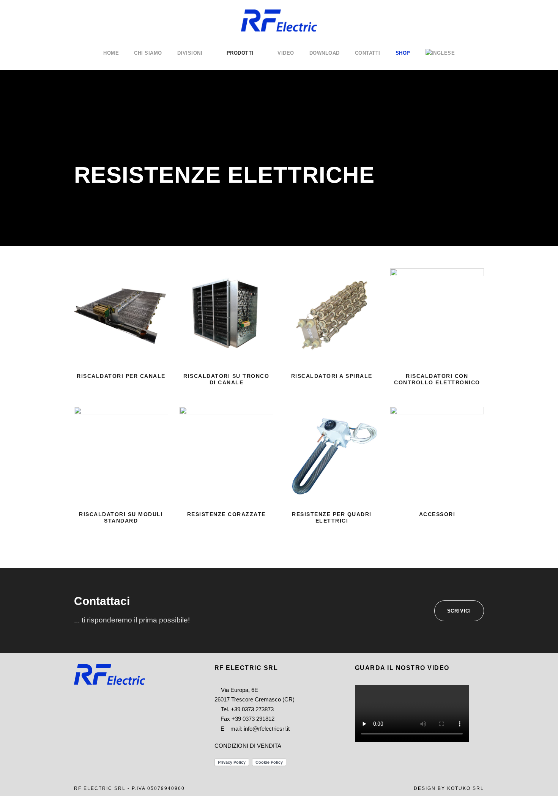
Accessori (437, 514)
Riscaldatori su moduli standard (121, 517)
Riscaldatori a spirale (331, 376)
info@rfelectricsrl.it (267, 728)
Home (111, 53)
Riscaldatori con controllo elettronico (437, 379)
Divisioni (190, 53)
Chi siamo (148, 53)
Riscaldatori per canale (121, 376)
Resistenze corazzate (226, 514)
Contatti (367, 53)
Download (324, 53)
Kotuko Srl (465, 788)
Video (285, 53)
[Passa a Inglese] (440, 59)
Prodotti (240, 53)
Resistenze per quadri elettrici (332, 517)
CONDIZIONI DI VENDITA (247, 745)
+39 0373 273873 (252, 709)
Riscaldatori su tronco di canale (226, 379)
